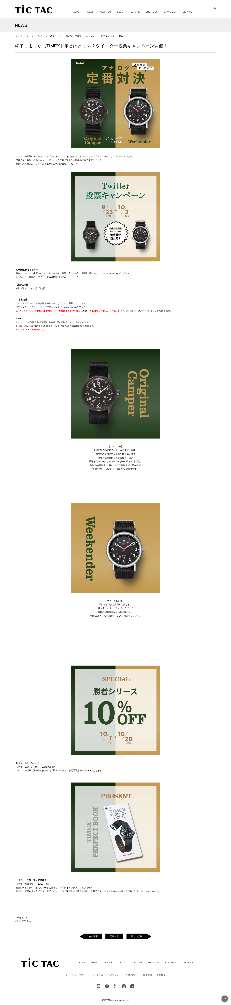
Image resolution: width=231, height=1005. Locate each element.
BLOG (120, 12)
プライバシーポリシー (77, 975)
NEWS (90, 12)
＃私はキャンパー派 (69, 310)
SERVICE (187, 12)
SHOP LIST (151, 12)
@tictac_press (68, 307)
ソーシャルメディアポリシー (106, 975)
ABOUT (77, 12)
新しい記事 (136, 936)
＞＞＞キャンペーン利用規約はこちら (30, 329)
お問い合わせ (132, 975)
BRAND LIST (170, 12)
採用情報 (147, 975)
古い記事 (93, 936)
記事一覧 (114, 936)
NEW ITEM (105, 12)
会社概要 (161, 975)
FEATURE (134, 12)
